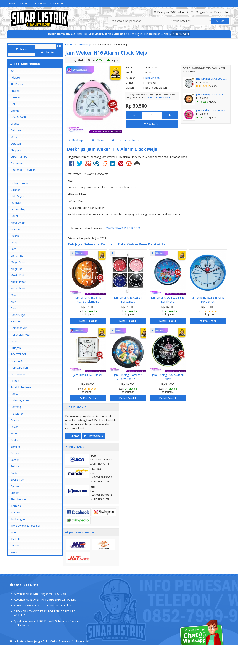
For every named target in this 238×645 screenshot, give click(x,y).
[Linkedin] (112, 165)
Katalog (25, 3)
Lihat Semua (95, 436)
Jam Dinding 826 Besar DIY (87, 377)
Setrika (15, 466)
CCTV (14, 137)
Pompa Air (17, 361)
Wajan (14, 552)
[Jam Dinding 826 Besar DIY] (88, 349)
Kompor (16, 229)
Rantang (16, 407)
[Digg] (96, 165)
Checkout (50, 52)
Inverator (17, 202)
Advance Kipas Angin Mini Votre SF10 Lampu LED (45, 599)
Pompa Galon (19, 367)
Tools (14, 532)
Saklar (14, 427)
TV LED (15, 539)
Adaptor (16, 77)
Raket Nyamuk (20, 400)
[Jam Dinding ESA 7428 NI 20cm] (168, 349)
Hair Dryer (17, 196)
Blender (16, 110)
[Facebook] (71, 165)
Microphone (18, 288)
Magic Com (18, 262)
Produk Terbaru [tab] (127, 140)
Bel (13, 104)
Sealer (15, 440)
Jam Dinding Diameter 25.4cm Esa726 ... (128, 377)
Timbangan (18, 519)
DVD (13, 176)
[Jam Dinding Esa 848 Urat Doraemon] (208, 272)
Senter (15, 460)
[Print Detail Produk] (137, 165)
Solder (15, 473)
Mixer (14, 295)
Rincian (23, 49)
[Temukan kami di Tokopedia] (78, 520)
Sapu (14, 433)
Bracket (15, 123)
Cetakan (16, 143)
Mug (13, 301)
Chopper (16, 150)
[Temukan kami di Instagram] (104, 512)
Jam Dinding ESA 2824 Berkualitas (128, 299)
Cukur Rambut (19, 156)
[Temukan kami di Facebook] (78, 512)
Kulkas (15, 236)
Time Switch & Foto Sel (25, 525)
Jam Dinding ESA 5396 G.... (211, 78)
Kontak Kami (181, 34)
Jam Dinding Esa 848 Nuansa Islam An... (88, 299)
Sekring (15, 446)
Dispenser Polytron (23, 170)
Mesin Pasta (18, 282)
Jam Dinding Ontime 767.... (211, 110)
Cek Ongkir (57, 3)
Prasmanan (18, 374)
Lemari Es (17, 255)
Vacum (15, 545)
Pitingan (16, 348)
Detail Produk (88, 321)
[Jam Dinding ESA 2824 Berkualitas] (128, 272)
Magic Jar (16, 269)
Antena (15, 90)
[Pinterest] (120, 165)
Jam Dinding (83, 44)
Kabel (14, 216)
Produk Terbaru (21, 387)
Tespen (15, 512)
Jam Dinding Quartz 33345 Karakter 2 (168, 299)
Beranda (70, 44)
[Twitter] (79, 165)
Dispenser (17, 163)
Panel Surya (18, 315)
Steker (15, 492)
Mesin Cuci (17, 275)
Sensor (15, 453)
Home (12, 3)
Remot (15, 420)
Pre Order (209, 321)
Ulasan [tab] (100, 140)
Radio (14, 394)
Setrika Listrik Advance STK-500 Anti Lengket (42, 605)
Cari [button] (221, 21)
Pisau (14, 341)
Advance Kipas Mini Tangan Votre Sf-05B (40, 594)
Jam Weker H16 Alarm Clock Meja (106, 52)
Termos (16, 506)
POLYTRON (18, 354)
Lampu (15, 242)
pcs (59, 45)
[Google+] (88, 165)
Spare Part (17, 479)
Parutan (16, 321)
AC (12, 71)
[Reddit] (104, 165)
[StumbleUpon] (129, 165)
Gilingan (15, 189)
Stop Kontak (18, 499)
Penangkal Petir (21, 334)
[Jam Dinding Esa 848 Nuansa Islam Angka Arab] (88, 272)
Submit (74, 436)
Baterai (15, 97)
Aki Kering (17, 84)
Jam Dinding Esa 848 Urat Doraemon (208, 299)
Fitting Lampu (19, 183)
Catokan (16, 130)
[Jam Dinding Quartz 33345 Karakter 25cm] (168, 272)
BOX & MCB (18, 117)
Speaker (16, 486)
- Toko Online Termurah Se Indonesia (49, 641)
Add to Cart (153, 124)
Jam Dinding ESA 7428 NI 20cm (168, 377)
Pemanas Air (19, 328)
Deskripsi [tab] (78, 140)
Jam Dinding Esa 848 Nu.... (211, 94)
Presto (15, 380)
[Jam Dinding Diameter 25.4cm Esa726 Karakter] (128, 349)
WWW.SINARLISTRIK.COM (123, 228)
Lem (13, 249)
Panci (14, 308)
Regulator (17, 413)
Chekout (40, 3)
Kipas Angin (18, 222)
